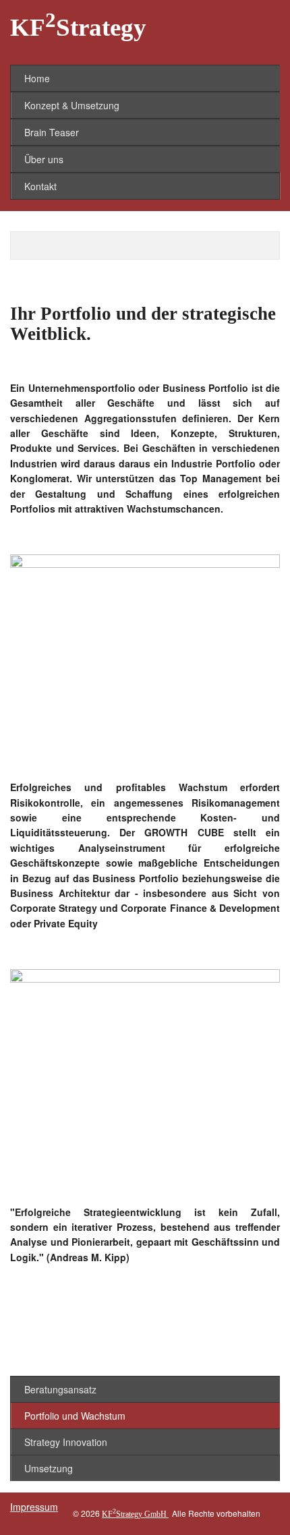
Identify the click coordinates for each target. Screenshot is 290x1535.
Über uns (43, 159)
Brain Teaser (51, 132)
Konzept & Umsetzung (71, 105)
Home (37, 78)
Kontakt (40, 186)
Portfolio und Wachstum (74, 1415)
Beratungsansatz (60, 1389)
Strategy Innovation (65, 1442)
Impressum (34, 1506)
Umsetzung (48, 1468)
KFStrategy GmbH (135, 1514)
